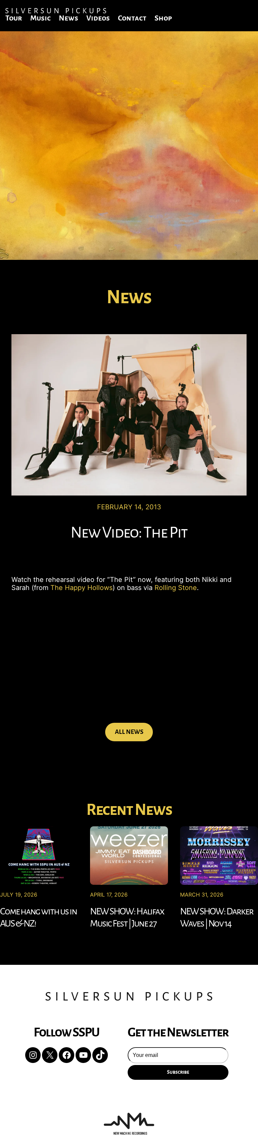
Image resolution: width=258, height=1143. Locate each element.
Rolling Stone (176, 588)
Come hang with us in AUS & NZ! (38, 917)
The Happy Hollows (81, 588)
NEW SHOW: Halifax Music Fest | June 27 (127, 917)
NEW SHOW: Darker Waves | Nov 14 (216, 917)
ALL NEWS (129, 731)
